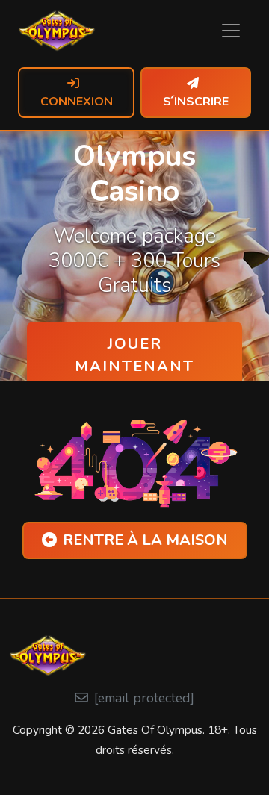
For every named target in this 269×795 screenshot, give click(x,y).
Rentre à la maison (145, 540)
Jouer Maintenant (134, 355)
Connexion (76, 101)
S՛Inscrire (196, 101)
